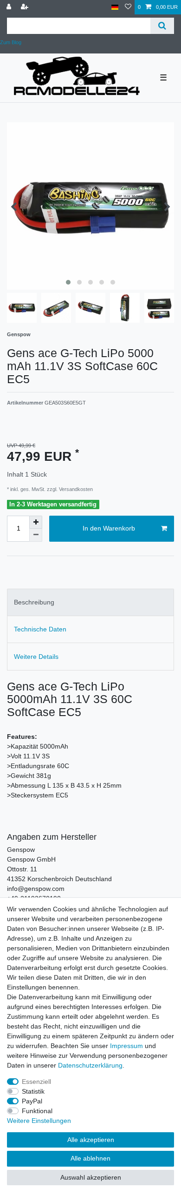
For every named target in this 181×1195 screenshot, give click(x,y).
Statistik (33, 1091)
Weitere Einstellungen (39, 1120)
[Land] (115, 7)
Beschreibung (34, 602)
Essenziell (36, 1081)
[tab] (90, 602)
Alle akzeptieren (90, 1139)
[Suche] (162, 26)
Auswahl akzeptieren (90, 1177)
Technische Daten (40, 629)
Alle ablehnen (90, 1158)
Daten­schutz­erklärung (90, 1065)
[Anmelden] (9, 7)
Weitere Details (36, 656)
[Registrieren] (25, 7)
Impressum (126, 1045)
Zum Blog (10, 42)
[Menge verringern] (35, 535)
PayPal (32, 1101)
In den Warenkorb (109, 528)
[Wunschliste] (128, 7)
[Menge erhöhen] (35, 522)
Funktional (37, 1111)
